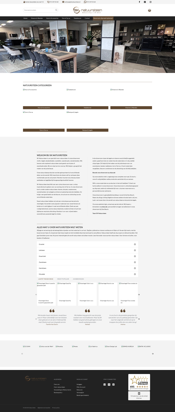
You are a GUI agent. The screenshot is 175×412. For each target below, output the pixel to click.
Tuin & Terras (44, 130)
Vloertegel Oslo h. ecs (86, 300)
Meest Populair (63, 279)
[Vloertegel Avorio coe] (108, 290)
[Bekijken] (149, 10)
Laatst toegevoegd (45, 279)
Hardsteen (42, 268)
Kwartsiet (42, 256)
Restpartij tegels (87, 130)
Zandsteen (42, 262)
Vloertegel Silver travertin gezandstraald (45, 302)
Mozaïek (42, 274)
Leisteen (42, 250)
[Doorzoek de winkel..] (56, 10)
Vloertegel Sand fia (65, 300)
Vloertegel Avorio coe (107, 300)
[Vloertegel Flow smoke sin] (128, 290)
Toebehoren (87, 107)
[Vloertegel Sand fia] (67, 290)
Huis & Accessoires (44, 107)
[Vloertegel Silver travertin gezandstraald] (46, 290)
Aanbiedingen (78, 279)
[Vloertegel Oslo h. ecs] (87, 290)
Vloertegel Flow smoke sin (128, 302)
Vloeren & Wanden (131, 107)
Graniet (41, 244)
